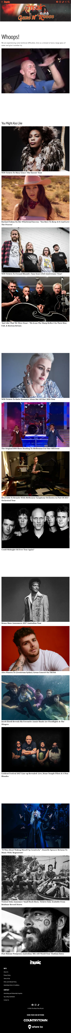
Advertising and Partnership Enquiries (13, 993)
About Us (6, 972)
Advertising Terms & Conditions (11, 985)
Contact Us (6, 1000)
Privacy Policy (7, 975)
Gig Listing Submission (9, 996)
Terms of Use (7, 978)
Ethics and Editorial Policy (10, 981)
